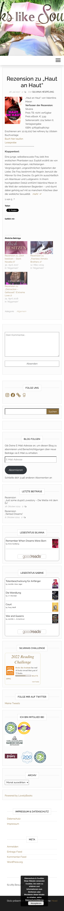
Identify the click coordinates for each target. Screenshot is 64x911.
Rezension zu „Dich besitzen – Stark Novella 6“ (14, 258)
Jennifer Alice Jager (15, 584)
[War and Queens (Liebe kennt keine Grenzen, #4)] (55, 618)
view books (35, 682)
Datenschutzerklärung (34, 900)
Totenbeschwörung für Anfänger (23, 581)
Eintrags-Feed (14, 851)
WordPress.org (15, 862)
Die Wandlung (13, 592)
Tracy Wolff (12, 607)
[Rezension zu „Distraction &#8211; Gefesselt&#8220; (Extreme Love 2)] (16, 278)
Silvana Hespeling (43, 92)
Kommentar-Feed (16, 856)
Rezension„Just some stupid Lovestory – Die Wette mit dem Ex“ (31, 500)
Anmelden (12, 846)
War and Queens (15, 616)
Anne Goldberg (13, 544)
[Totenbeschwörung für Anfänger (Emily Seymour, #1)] (55, 583)
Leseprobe (10, 142)
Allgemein (21, 311)
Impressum (13, 823)
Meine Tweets (12, 703)
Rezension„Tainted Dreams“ (14, 512)
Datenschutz (14, 818)
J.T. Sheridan (12, 596)
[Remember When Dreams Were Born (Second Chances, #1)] (55, 543)
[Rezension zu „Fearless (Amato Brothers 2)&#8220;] (41, 247)
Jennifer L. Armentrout (16, 619)
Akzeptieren (36, 903)
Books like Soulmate (23, 667)
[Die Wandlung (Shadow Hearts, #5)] (55, 595)
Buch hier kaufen (14, 138)
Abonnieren (16, 469)
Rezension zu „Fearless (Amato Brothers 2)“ (39, 258)
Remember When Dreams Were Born (26, 540)
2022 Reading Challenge (22, 659)
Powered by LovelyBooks (18, 795)
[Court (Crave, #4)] (55, 607)
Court (9, 604)
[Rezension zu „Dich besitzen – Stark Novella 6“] (16, 247)
